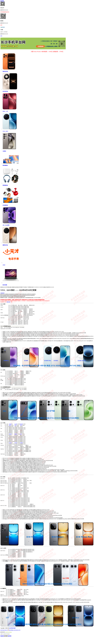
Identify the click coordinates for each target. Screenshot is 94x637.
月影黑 (10, 424)
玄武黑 (10, 442)
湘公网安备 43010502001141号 (14, 630)
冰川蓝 (15, 442)
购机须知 (8, 301)
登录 (1, 35)
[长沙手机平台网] (33, 49)
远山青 (15, 424)
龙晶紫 (21, 442)
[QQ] (2, 27)
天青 (21, 425)
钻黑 (10, 425)
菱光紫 (21, 424)
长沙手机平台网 (12, 628)
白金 (15, 425)
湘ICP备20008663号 (4, 630)
